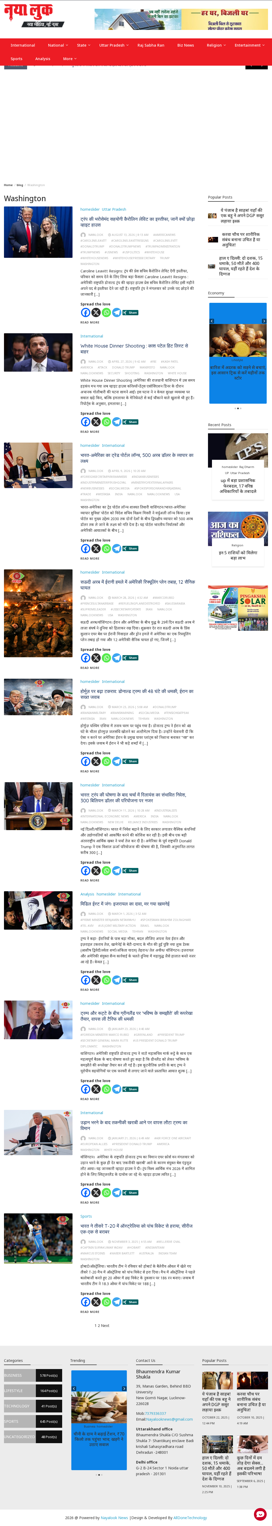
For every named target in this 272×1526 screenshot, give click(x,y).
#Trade (85, 494)
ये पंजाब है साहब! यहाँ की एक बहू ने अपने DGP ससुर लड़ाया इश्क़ (242, 215)
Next (105, 1325)
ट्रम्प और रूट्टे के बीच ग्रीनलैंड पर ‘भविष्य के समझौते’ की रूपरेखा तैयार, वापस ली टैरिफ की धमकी (136, 1016)
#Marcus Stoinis (92, 1253)
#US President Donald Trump (155, 1040)
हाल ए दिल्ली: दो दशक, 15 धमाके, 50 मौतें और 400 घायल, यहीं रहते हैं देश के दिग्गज (241, 266)
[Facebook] (85, 312)
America (86, 367)
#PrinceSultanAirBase (97, 603)
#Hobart (134, 1247)
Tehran (143, 719)
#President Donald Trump (132, 1144)
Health (222, 360)
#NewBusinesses (92, 488)
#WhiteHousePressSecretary (134, 258)
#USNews (111, 252)
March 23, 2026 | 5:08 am (130, 707)
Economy (104, 1426)
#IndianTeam (154, 1247)
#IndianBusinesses (145, 477)
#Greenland (143, 1035)
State (81, 45)
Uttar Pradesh (112, 45)
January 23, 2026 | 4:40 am (131, 1029)
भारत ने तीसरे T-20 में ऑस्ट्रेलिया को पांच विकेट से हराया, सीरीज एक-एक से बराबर (136, 1229)
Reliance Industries (143, 822)
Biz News (185, 45)
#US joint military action (117, 926)
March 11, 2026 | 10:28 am (131, 810)
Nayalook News (114, 1517)
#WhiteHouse (154, 252)
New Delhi (115, 822)
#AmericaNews (164, 235)
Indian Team (168, 1253)
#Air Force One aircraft (172, 1138)
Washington (89, 264)
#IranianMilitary (93, 713)
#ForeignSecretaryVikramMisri (103, 477)
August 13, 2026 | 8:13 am (130, 235)
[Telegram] (116, 312)
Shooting (132, 373)
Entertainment (248, 45)
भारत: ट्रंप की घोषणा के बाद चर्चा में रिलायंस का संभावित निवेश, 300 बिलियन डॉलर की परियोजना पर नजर (133, 798)
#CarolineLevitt (165, 240)
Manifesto (147, 367)
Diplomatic (88, 1046)
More (68, 58)
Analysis (42, 58)
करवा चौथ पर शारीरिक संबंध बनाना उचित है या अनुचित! (241, 239)
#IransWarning (122, 713)
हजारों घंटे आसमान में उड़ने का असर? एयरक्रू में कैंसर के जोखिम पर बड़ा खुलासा (238, 372)
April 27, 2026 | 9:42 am (129, 361)
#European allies (93, 1144)
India (119, 494)
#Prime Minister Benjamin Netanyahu (108, 920)
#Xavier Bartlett (122, 1253)
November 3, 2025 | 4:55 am (132, 1242)
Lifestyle (251, 360)
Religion (214, 45)
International (23, 45)
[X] (96, 312)
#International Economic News (104, 816)
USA (177, 494)
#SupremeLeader (93, 609)
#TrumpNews (90, 252)
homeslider (90, 209)
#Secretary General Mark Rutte (104, 1040)
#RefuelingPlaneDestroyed (139, 603)
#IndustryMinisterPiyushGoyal (103, 482)
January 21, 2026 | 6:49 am (131, 1138)
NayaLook (167, 367)
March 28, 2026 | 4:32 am (130, 598)
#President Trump (171, 1035)
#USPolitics (131, 252)
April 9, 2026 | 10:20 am (129, 471)
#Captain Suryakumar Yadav (101, 1247)
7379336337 (155, 1413)
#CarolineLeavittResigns (129, 240)
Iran (149, 609)
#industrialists (165, 810)
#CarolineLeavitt (93, 240)
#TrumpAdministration (163, 246)
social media (118, 931)
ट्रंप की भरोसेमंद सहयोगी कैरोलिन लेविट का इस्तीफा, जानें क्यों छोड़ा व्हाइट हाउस (137, 222)
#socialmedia (119, 488)
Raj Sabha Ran (151, 45)
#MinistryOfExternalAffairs (152, 482)
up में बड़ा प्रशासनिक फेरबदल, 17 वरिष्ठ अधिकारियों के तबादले (238, 486)
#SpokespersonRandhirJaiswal (157, 488)
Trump (165, 258)
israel (145, 926)
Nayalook (95, 235)
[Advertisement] (136, 125)
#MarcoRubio (163, 598)
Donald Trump (123, 367)
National (56, 45)
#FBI (153, 361)
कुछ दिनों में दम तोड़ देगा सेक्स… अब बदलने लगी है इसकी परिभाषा (251, 1466)
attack (102, 367)
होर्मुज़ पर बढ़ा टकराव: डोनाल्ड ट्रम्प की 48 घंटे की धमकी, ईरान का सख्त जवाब (136, 694)
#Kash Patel (169, 361)
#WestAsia (103, 494)
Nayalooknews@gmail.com (169, 1419)
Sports (16, 58)
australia (146, 1253)
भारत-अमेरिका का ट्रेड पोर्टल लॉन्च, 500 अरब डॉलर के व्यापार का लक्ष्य (136, 458)
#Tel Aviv (87, 926)
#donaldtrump (92, 246)
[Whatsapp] (106, 312)
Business (91, 1426)
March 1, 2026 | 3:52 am (129, 914)
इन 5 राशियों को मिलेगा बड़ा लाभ (238, 555)
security (114, 373)
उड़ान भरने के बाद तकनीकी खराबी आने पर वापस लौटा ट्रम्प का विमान (133, 1125)
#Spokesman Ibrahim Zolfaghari (166, 920)
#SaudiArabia (175, 603)
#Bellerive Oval (168, 1242)
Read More (90, 322)
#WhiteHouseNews (94, 258)
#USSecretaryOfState (126, 609)
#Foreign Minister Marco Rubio (104, 1035)
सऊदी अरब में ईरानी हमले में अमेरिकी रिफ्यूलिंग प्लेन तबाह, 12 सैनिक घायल (137, 585)
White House (177, 373)
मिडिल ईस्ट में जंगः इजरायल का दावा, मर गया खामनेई (124, 904)
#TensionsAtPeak (176, 713)
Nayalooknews (91, 373)
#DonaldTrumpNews (125, 246)
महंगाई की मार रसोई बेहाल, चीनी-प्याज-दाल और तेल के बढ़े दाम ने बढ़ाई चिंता (99, 1439)
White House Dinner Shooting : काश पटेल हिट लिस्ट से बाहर (134, 349)
